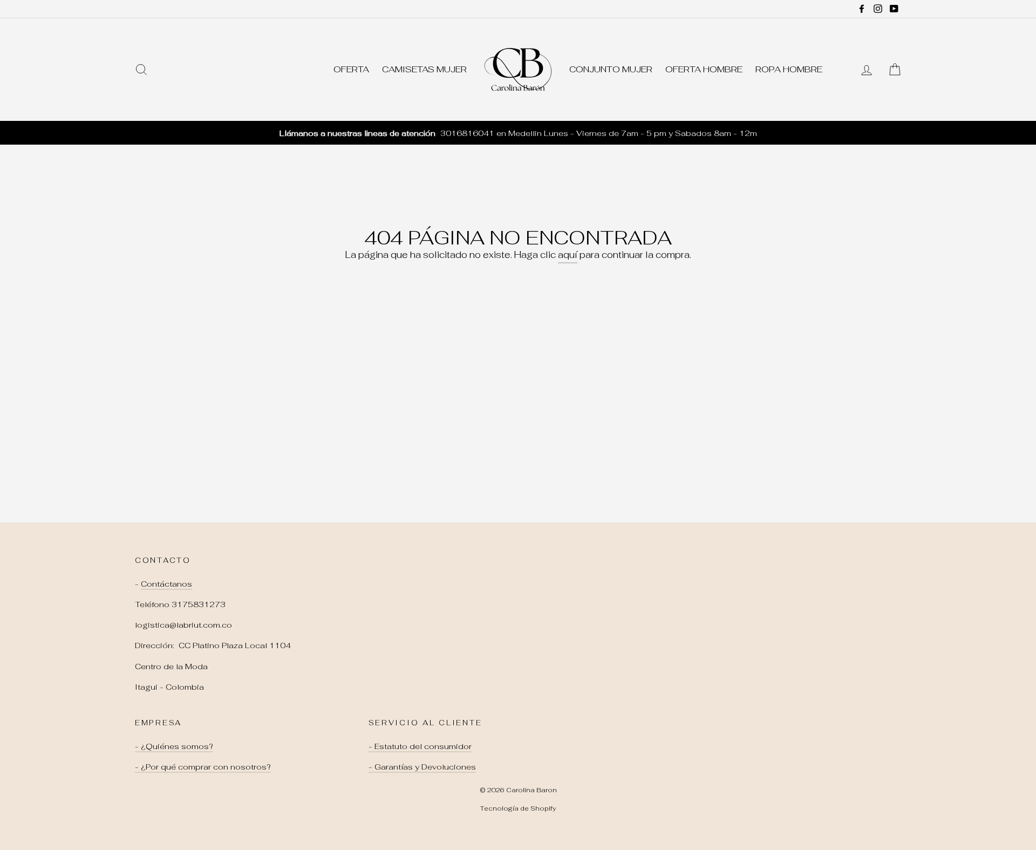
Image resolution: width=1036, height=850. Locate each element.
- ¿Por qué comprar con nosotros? (203, 766)
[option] (518, 133)
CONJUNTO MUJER (610, 69)
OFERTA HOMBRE (703, 69)
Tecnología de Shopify (518, 808)
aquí (567, 255)
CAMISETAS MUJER (424, 69)
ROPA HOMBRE (788, 69)
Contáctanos (166, 584)
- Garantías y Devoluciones (422, 766)
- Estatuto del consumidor (420, 746)
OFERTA (351, 69)
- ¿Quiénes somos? (174, 746)
